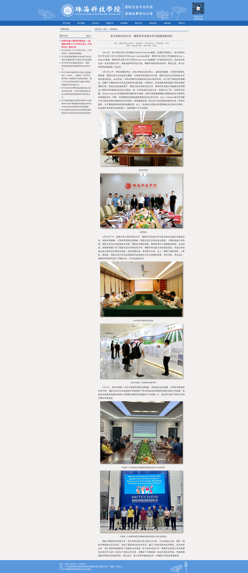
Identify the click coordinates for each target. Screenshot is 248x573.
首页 (105, 29)
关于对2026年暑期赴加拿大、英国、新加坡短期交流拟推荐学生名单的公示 (76, 66)
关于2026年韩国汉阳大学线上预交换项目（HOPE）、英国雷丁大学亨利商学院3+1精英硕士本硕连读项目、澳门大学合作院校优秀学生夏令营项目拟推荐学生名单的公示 (76, 78)
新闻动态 (113, 29)
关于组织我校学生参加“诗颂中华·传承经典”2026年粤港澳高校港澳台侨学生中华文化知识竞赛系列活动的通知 (76, 103)
